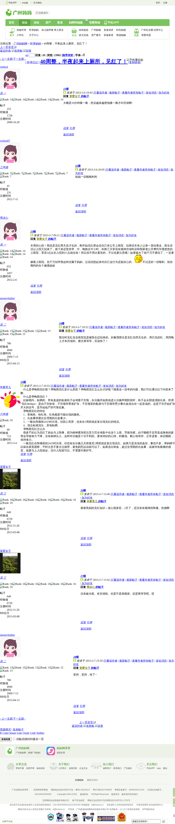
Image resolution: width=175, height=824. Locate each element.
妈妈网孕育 (63, 748)
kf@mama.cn (97, 805)
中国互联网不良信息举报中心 (149, 805)
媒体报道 (41, 768)
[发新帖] (17, 50)
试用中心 (158, 30)
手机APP (12, 3)
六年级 (4, 414)
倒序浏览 (67, 55)
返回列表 (5, 50)
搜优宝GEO (92, 780)
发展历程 (73, 768)
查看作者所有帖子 (133, 92)
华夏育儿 (5, 387)
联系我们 (117, 768)
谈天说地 (83, 35)
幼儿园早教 (47, 30)
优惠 (136, 35)
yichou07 (5, 140)
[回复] (27, 50)
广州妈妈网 (20, 43)
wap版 (25, 3)
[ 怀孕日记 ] (32, 62)
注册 (165, 3)
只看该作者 (100, 92)
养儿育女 (59, 30)
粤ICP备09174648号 (102, 790)
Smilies (40, 732)
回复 (66, 128)
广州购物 (96, 30)
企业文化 (83, 768)
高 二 (3, 324)
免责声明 (30, 768)
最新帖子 (114, 92)
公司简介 (62, 768)
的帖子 (79, 96)
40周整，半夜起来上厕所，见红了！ (84, 61)
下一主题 (19, 58)
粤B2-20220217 (82, 790)
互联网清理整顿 (40, 790)
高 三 (3, 493)
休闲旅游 (83, 30)
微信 (165, 768)
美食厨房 (108, 30)
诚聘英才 (107, 768)
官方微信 (37, 3)
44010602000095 (43, 794)
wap (159, 768)
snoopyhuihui (7, 298)
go (26, 55)
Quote (26, 732)
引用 (72, 128)
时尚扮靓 (121, 30)
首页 (11, 22)
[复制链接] (134, 62)
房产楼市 (96, 35)
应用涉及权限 (133, 809)
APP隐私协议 (148, 809)
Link (19, 732)
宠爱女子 (5, 466)
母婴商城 (94, 22)
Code (33, 732)
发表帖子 (18, 729)
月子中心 (34, 35)
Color (6, 732)
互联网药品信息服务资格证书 (55, 800)
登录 (158, 3)
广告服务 (128, 768)
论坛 (24, 22)
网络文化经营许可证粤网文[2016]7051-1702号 (109, 800)
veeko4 (4, 66)
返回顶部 (68, 134)
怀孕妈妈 (34, 30)
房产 (48, 22)
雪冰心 (4, 217)
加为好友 (164, 92)
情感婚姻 (121, 35)
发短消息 (151, 92)
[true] (163, 821)
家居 (60, 22)
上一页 (4, 47)
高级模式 (5, 729)
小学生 (20, 35)
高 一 (3, 93)
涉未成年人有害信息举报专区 (120, 805)
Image (12, 732)
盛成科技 (84, 794)
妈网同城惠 (76, 22)
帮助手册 (20, 768)
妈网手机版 (7, 821)
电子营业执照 (78, 800)
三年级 (4, 167)
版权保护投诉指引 (130, 794)
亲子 (12, 35)
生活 (74, 35)
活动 (36, 22)
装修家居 (108, 35)
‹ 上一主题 (6, 58)
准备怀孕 (21, 30)
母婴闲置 (146, 35)
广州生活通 (146, 30)
